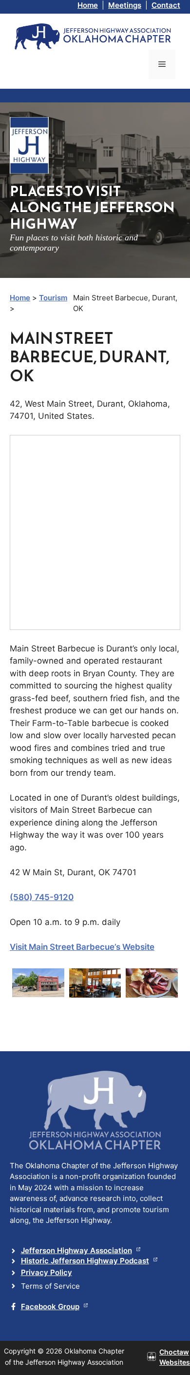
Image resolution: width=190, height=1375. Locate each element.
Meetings (124, 5)
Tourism (53, 297)
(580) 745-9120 (42, 897)
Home (87, 5)
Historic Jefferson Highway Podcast (85, 1260)
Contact (166, 5)
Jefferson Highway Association (76, 1250)
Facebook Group (50, 1306)
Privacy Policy (46, 1272)
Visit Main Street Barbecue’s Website (82, 947)
